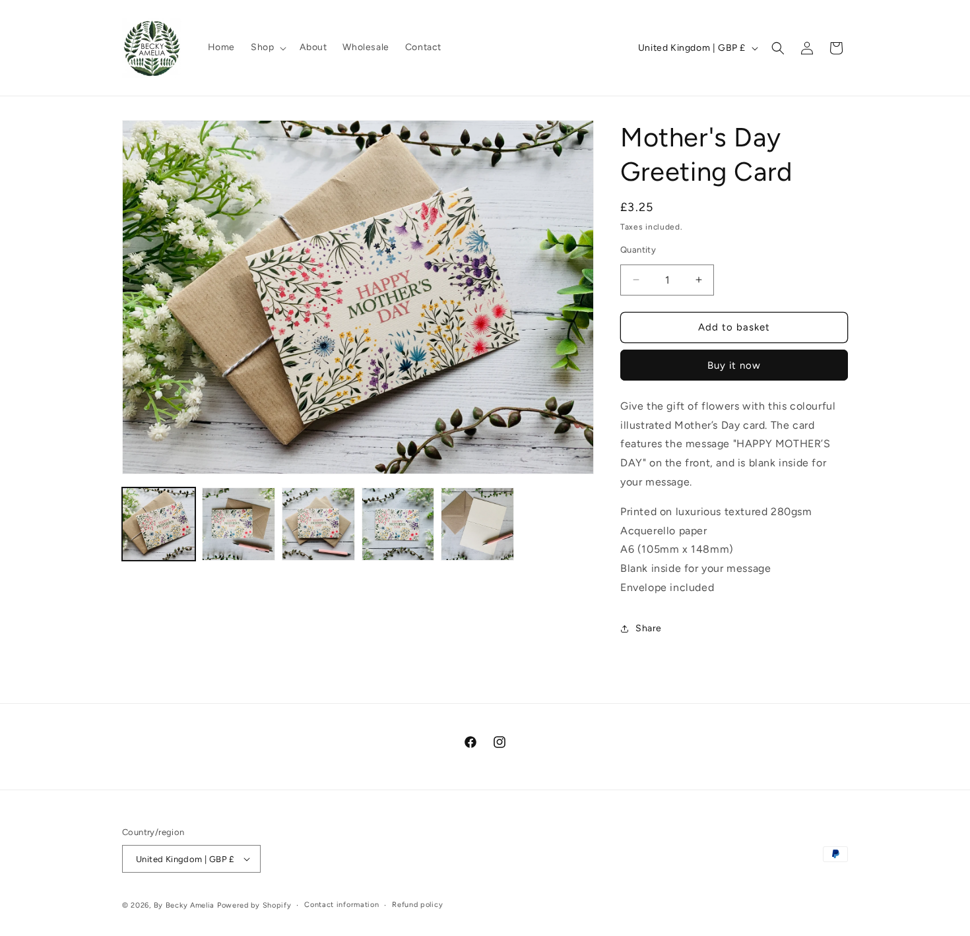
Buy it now (734, 365)
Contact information (341, 904)
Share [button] (648, 628)
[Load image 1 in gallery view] (158, 524)
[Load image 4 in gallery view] (398, 524)
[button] (267, 47)
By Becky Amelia (184, 905)
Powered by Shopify (254, 905)
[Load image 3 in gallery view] (318, 524)
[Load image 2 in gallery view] (238, 524)
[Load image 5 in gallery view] (477, 524)
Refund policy (417, 904)
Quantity (638, 250)
